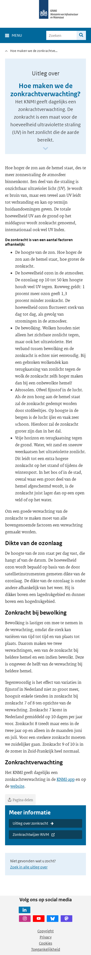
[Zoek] (81, 35)
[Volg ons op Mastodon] (66, 918)
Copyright (45, 931)
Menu (17, 35)
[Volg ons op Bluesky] (52, 918)
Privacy (46, 937)
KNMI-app (66, 779)
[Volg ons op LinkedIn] (24, 910)
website (17, 786)
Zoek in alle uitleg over (29, 867)
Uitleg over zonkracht (30, 823)
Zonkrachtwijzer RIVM (31, 834)
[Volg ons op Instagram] (25, 918)
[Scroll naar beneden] (45, 148)
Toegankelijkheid (45, 949)
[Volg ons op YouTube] (39, 918)
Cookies (45, 943)
